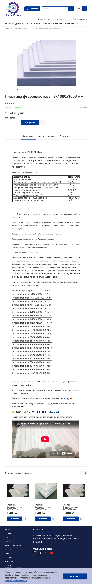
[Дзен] (68, 398)
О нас (7, 553)
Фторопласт (20, 29)
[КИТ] (54, 412)
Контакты (9, 561)
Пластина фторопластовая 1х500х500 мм (70, 507)
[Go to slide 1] (17, 89)
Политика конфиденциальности (13, 566)
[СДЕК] (29, 412)
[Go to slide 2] (19, 89)
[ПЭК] (41, 412)
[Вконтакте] (65, 398)
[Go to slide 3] (21, 89)
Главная (8, 29)
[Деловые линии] (16, 412)
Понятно (75, 576)
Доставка (9, 557)
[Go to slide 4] (23, 89)
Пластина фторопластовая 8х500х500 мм (14, 507)
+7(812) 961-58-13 (43, 19)
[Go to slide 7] (28, 89)
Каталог (34, 9)
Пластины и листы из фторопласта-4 (45, 29)
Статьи (28, 23)
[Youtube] (71, 398)
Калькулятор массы (53, 23)
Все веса (69, 23)
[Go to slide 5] (25, 89)
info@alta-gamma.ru (79, 19)
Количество (10, 118)
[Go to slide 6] (26, 89)
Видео (37, 23)
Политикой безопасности (16, 581)
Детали (19, 23)
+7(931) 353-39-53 (42, 535)
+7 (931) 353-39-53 (61, 19)
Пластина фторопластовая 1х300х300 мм (42, 507)
